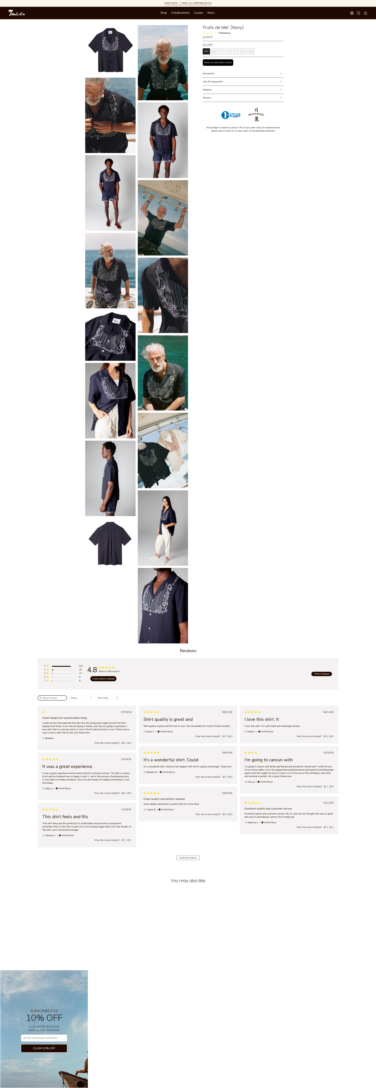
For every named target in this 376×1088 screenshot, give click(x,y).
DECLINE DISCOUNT (44, 1059)
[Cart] (365, 13)
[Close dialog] (84, 973)
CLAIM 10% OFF (44, 1048)
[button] (163, 13)
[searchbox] (52, 698)
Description (208, 73)
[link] (63, 681)
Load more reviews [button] (188, 857)
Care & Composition (213, 81)
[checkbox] (107, 698)
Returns (207, 97)
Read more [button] (84, 732)
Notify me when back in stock (218, 62)
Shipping (207, 89)
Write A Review (321, 673)
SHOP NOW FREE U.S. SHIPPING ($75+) (188, 3)
